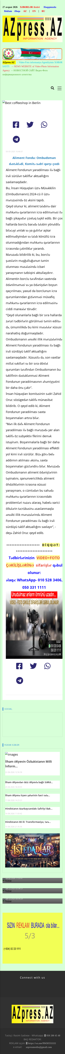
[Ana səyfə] (32, 29)
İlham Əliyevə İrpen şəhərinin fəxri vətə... (27, 795)
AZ (24, 11)
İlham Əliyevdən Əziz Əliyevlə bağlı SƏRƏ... (29, 782)
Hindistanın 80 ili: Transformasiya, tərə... (28, 821)
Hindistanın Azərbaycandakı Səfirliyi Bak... (28, 808)
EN (34, 11)
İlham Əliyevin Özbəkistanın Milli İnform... (28, 763)
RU (43, 11)
